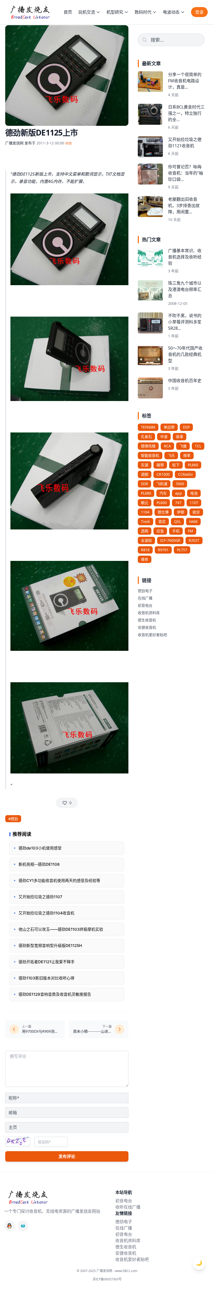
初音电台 (145, 605)
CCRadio (185, 474)
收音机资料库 (149, 612)
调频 (144, 474)
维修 (144, 559)
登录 (199, 12)
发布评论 (66, 1156)
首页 (68, 12)
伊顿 (180, 512)
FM (190, 530)
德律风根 (148, 445)
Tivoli (145, 521)
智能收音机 (150, 455)
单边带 (169, 427)
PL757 (182, 549)
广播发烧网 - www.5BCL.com (117, 1271)
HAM (193, 521)
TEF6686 (148, 427)
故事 (179, 436)
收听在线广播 (127, 1207)
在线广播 (145, 597)
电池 (194, 493)
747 (178, 502)
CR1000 (163, 474)
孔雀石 (146, 436)
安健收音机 (147, 627)
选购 (144, 530)
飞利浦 (161, 483)
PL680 (146, 493)
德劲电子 (145, 590)
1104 (145, 512)
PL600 (162, 502)
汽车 (163, 493)
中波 (164, 436)
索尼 (162, 521)
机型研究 (114, 12)
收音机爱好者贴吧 (152, 634)
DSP (186, 427)
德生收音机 (147, 620)
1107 (194, 502)
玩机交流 (86, 12)
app (178, 493)
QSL (177, 521)
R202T (194, 540)
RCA (167, 445)
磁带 (160, 464)
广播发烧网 (14, 142)
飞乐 (171, 455)
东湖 (144, 464)
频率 (187, 455)
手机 (176, 530)
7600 (180, 483)
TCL (198, 445)
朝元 (144, 502)
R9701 (163, 549)
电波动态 (171, 12)
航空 (196, 512)
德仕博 (163, 512)
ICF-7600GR (170, 540)
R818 (145, 549)
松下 (176, 464)
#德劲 (13, 818)
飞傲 (183, 445)
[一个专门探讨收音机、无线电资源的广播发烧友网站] (29, 12)
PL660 (193, 464)
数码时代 (143, 12)
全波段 (146, 540)
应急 (160, 530)
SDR (144, 483)
